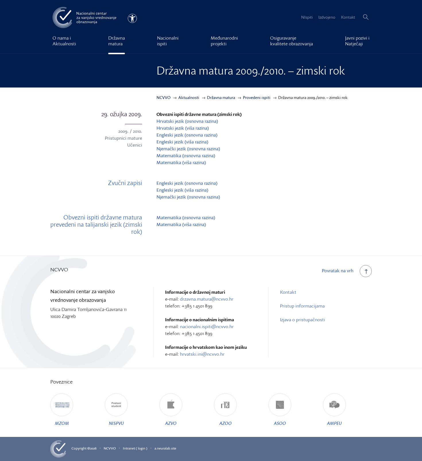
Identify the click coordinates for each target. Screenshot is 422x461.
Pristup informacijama (302, 306)
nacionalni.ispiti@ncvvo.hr (207, 326)
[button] (365, 17)
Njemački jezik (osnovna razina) (188, 148)
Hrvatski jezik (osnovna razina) (187, 121)
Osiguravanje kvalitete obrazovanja (291, 41)
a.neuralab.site (165, 448)
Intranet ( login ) (135, 448)
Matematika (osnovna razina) (185, 155)
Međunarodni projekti (224, 41)
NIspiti (307, 17)
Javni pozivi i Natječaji (357, 41)
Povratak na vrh (337, 270)
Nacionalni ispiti (168, 41)
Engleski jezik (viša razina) (182, 142)
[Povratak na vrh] (366, 271)
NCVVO (110, 448)
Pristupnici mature (123, 138)
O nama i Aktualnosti (64, 41)
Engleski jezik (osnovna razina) (186, 135)
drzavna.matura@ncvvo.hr (206, 299)
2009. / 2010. (130, 131)
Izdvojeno (326, 17)
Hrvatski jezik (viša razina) (182, 128)
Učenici (134, 145)
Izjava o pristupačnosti (302, 319)
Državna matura (116, 41)
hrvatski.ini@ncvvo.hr (202, 354)
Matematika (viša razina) (181, 162)
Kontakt (348, 17)
